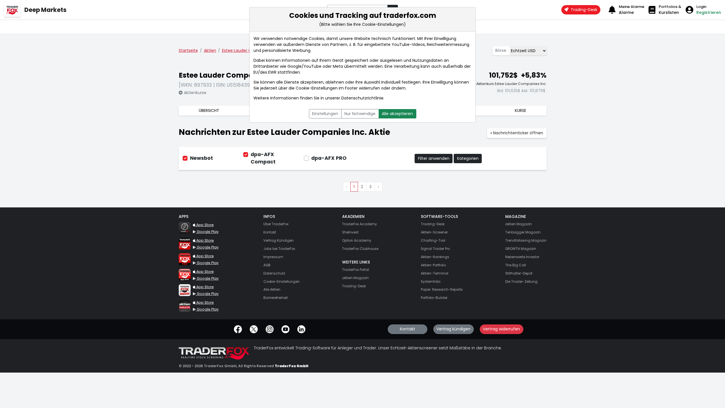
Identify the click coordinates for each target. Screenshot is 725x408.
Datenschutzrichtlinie (362, 98)
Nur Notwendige (360, 113)
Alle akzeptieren (397, 113)
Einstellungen (325, 113)
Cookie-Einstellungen (317, 88)
